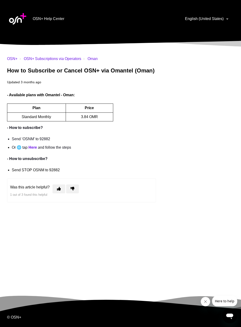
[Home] (17, 18)
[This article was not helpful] (72, 188)
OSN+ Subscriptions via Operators (52, 59)
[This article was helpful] (58, 188)
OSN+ (12, 59)
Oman (93, 59)
